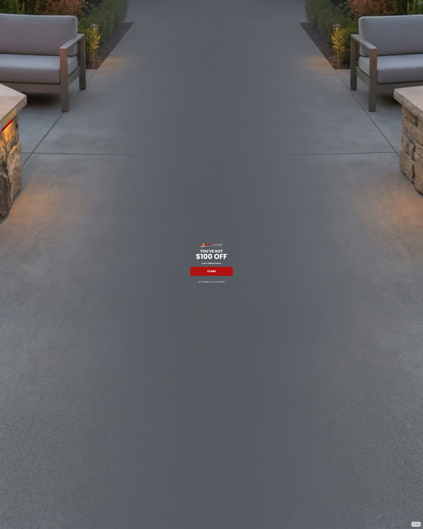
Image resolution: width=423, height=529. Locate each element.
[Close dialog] (420, 3)
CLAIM (211, 271)
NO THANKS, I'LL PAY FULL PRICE (211, 282)
